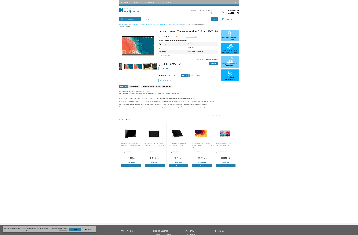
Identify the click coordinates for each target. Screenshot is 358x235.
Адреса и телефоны (165, 2)
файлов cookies (63, 230)
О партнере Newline (191, 37)
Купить (184, 75)
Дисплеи (162, 24)
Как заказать (150, 2)
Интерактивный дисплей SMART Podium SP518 (177, 144)
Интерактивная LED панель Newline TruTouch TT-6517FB (130, 144)
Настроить (89, 229)
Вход (235, 2)
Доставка (138, 2)
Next (155, 66)
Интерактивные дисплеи (175, 24)
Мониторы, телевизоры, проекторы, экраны (145, 24)
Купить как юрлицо (165, 81)
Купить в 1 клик (195, 75)
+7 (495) (232, 13)
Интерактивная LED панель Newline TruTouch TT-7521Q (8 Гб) (202, 145)
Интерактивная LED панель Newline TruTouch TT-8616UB (154, 144)
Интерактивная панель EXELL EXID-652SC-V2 (223, 144)
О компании (126, 2)
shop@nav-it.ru (212, 13)
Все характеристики (164, 55)
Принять (75, 229)
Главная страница (124, 24)
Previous (120, 66)
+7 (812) (232, 11)
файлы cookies (20, 228)
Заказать (213, 63)
